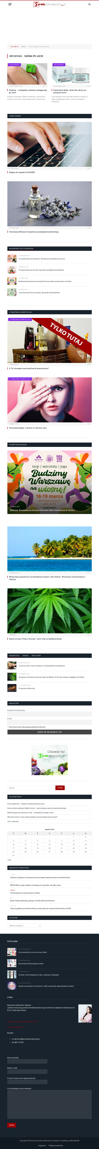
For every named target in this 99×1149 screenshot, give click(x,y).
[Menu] (10, 4)
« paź (9, 860)
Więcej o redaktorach (15, 1027)
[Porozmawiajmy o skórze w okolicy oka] (49, 399)
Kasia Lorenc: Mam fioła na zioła (22, 520)
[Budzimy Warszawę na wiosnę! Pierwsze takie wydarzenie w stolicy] (11, 281)
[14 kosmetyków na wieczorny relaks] (11, 952)
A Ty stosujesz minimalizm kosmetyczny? (29, 368)
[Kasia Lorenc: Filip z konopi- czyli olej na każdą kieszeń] (49, 610)
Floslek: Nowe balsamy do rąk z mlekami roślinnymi (38, 975)
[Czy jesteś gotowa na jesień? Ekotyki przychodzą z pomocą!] (11, 258)
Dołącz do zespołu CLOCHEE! (22, 172)
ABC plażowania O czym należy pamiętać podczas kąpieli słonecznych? (32, 817)
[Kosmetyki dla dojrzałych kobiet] (11, 963)
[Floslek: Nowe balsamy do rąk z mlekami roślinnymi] (11, 974)
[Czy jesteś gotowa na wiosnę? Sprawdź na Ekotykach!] (11, 292)
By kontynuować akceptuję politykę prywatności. (27, 727)
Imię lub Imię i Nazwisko (16, 710)
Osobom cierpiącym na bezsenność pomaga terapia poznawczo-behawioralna (40, 877)
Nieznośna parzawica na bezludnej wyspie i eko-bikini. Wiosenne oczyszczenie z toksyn (47, 578)
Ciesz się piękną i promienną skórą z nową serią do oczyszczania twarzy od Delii (40, 908)
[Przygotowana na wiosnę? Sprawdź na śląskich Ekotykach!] (11, 270)
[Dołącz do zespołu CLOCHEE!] (49, 144)
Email (9, 719)
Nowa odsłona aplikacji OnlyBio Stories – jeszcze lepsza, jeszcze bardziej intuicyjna (36, 808)
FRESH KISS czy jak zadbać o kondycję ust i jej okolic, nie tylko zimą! (35, 885)
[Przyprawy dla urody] (11, 688)
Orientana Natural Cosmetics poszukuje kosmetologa (34, 232)
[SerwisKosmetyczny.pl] (49, 4)
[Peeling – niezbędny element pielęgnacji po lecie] (27, 74)
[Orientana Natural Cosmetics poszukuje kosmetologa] (49, 203)
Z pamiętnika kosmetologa (20, 319)
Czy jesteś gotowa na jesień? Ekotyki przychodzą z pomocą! (42, 259)
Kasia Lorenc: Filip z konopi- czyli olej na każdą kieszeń (35, 639)
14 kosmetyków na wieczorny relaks (32, 952)
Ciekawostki (14, 655)
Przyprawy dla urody (27, 688)
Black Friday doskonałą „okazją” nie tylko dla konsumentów (32, 901)
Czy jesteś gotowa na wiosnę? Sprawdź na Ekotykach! (39, 292)
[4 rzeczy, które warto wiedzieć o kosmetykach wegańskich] (11, 665)
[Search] (89, 4)
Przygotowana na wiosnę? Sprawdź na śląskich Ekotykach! (41, 270)
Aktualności (14, 65)
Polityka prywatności (56, 1145)
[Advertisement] (49, 26)
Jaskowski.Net (74, 1141)
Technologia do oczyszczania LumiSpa (25, 893)
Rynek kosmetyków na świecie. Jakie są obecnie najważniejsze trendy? (46, 986)
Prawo (25, 655)
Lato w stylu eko (13, 821)
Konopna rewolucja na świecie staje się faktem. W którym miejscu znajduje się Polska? (52, 677)
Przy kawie (36, 655)
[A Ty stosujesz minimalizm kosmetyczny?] (49, 340)
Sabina (12, 890)
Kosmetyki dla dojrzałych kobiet (30, 963)
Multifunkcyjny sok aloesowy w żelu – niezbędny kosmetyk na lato (30, 813)
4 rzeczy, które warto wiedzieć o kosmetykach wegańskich (42, 666)
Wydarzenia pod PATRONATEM (21, 248)
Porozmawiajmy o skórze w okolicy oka (27, 428)
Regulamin (42, 1145)
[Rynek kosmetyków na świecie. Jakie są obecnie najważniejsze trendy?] (11, 986)
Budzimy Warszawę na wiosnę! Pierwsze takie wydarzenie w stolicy (45, 281)
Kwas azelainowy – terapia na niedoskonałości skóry (26, 804)
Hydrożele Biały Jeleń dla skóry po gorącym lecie (69, 91)
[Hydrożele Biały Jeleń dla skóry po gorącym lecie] (72, 74)
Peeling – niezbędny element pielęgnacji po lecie (28, 91)
